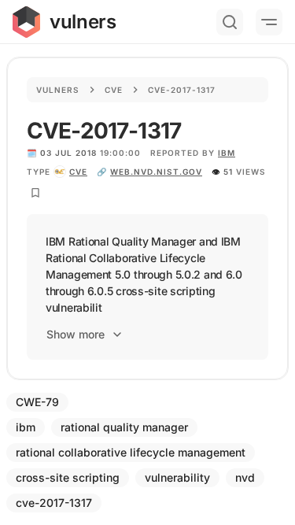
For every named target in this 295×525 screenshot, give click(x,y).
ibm (226, 152)
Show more (75, 334)
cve (78, 171)
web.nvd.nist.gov (156, 171)
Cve (114, 89)
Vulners (57, 89)
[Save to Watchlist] (35, 192)
